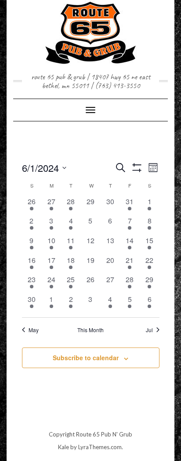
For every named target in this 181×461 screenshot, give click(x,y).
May (34, 329)
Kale (63, 446)
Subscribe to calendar (86, 357)
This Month (90, 329)
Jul (149, 329)
